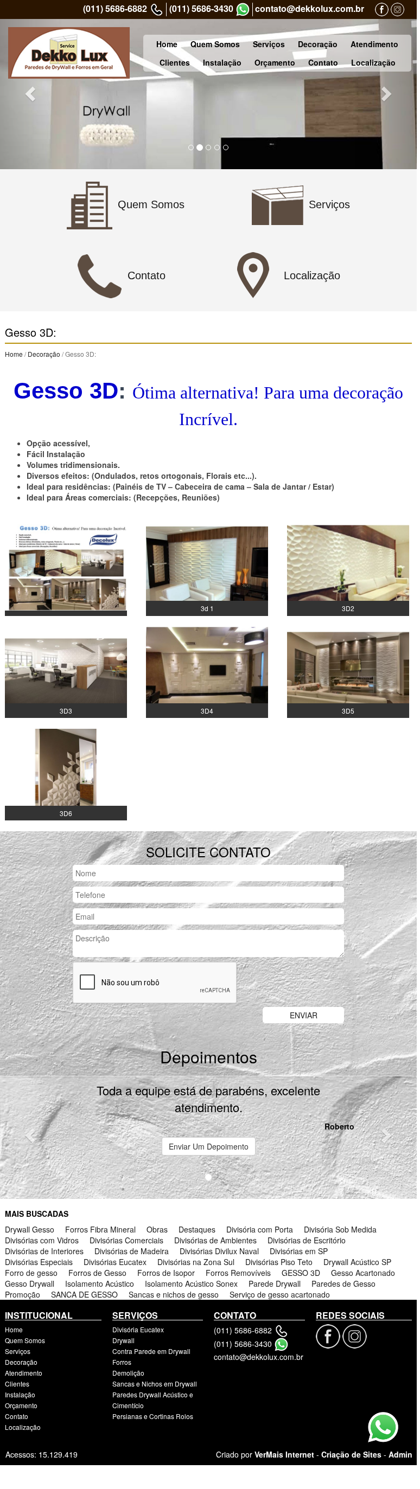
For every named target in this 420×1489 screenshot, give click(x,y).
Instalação (222, 62)
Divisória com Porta (259, 1229)
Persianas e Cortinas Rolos (152, 1416)
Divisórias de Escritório (307, 1240)
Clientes (175, 62)
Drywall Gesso (29, 1229)
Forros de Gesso (97, 1272)
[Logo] (68, 52)
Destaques (197, 1229)
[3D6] (66, 773)
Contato (323, 62)
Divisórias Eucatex (115, 1261)
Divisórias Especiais (39, 1261)
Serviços (269, 43)
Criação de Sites (351, 1454)
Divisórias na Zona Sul (195, 1261)
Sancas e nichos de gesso (174, 1294)
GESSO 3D (301, 1272)
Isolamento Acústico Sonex (191, 1283)
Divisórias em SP (299, 1251)
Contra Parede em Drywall (151, 1351)
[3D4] (207, 671)
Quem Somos (215, 43)
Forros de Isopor (166, 1272)
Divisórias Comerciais (126, 1240)
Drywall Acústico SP (357, 1261)
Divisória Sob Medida (340, 1229)
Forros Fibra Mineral (100, 1229)
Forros (121, 1361)
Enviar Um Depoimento (209, 1146)
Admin (400, 1454)
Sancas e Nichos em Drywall (154, 1383)
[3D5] (348, 671)
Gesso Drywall (29, 1283)
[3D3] (66, 671)
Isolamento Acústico (99, 1283)
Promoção (22, 1294)
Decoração (318, 43)
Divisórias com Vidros (42, 1240)
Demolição (128, 1372)
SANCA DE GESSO (84, 1294)
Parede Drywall (275, 1283)
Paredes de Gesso (343, 1283)
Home (166, 43)
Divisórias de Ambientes (215, 1240)
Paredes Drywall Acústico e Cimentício (152, 1400)
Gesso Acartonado (363, 1272)
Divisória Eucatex (138, 1329)
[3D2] (348, 568)
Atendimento (374, 43)
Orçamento (274, 62)
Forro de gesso (31, 1272)
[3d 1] (207, 568)
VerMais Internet (284, 1454)
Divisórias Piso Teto (279, 1261)
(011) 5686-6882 (115, 9)
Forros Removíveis (238, 1272)
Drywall (123, 1340)
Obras (157, 1229)
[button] (31, 93)
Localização (373, 62)
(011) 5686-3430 (201, 9)
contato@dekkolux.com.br (309, 9)
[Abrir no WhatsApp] (243, 9)
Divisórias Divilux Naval (219, 1251)
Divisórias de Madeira (131, 1251)
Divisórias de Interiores (44, 1251)
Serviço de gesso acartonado (280, 1294)
